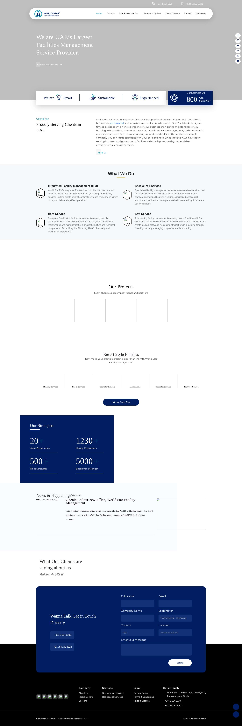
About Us (110, 13)
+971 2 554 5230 (62, 635)
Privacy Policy (141, 693)
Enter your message (133, 639)
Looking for (166, 610)
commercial (117, 123)
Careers (187, 13)
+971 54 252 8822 (63, 647)
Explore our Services (47, 64)
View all (76, 495)
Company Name (131, 610)
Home (99, 13)
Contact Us (201, 13)
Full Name (127, 596)
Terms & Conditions (144, 697)
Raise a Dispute (142, 700)
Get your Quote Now (121, 402)
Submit (180, 663)
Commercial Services (128, 13)
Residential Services (152, 13)
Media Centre (172, 13)
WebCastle (200, 718)
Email (162, 596)
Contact (126, 625)
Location (164, 625)
